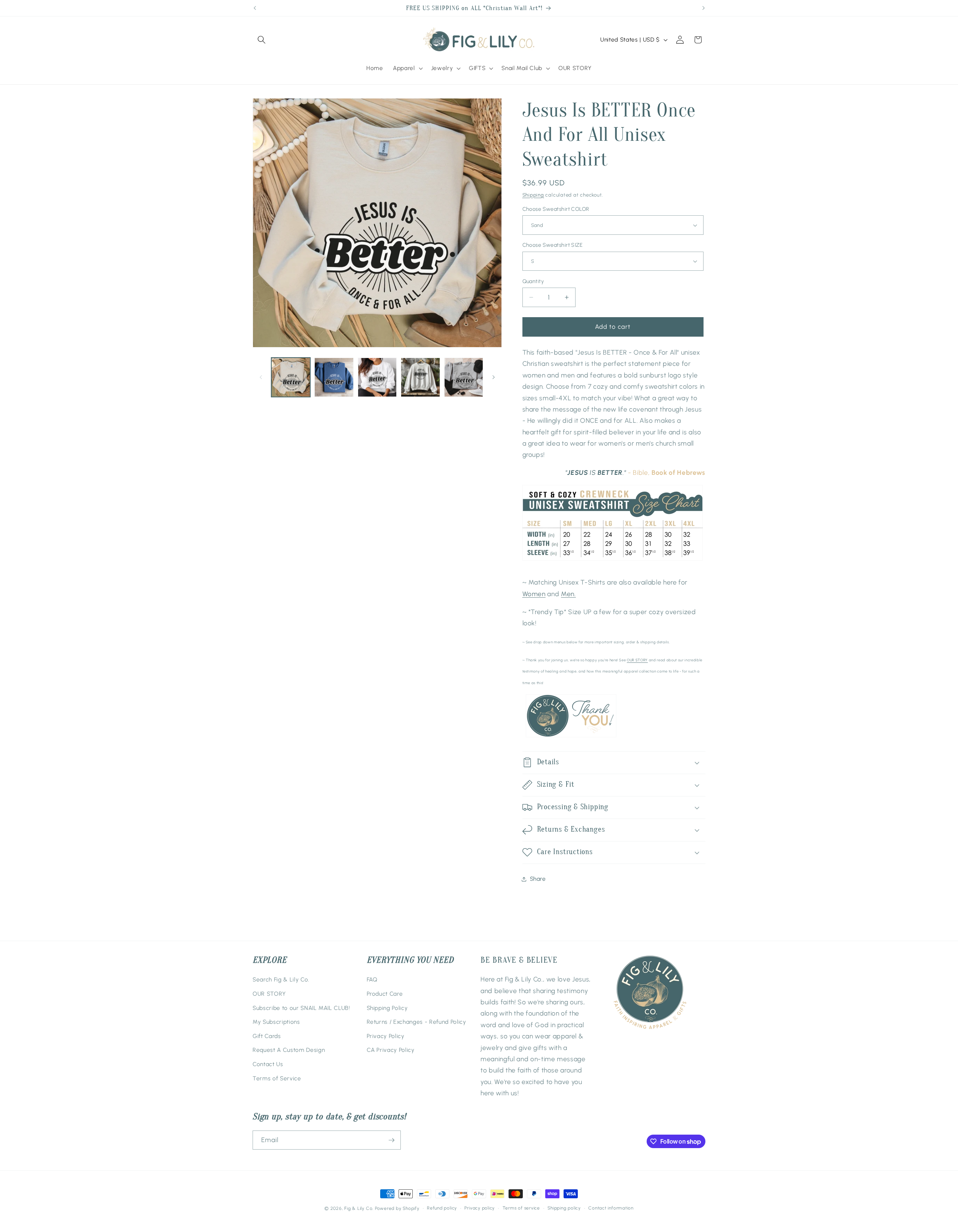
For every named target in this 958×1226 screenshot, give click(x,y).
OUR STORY (637, 660)
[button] (262, 40)
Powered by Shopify (397, 1208)
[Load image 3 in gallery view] (377, 377)
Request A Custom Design (289, 1049)
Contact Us (268, 1064)
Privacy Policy (386, 1036)
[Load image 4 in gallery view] (420, 377)
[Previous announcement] (255, 8)
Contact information (611, 1208)
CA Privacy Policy (391, 1049)
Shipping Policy (387, 1007)
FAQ (372, 979)
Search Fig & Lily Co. (281, 979)
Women (534, 594)
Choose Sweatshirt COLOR (555, 209)
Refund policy (442, 1208)
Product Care (385, 993)
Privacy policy (479, 1208)
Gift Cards (267, 1036)
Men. (568, 594)
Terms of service (521, 1208)
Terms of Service (277, 1078)
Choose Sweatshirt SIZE (552, 245)
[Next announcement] (703, 8)
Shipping (533, 195)
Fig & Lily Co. (358, 1208)
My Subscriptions (276, 1021)
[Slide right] (493, 377)
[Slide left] (261, 377)
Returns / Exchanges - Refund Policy (416, 1021)
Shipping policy (564, 1208)
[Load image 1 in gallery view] (291, 377)
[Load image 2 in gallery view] (334, 377)
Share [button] (538, 878)
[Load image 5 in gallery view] (463, 377)
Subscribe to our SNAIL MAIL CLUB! (301, 1007)
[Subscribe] (391, 1140)
